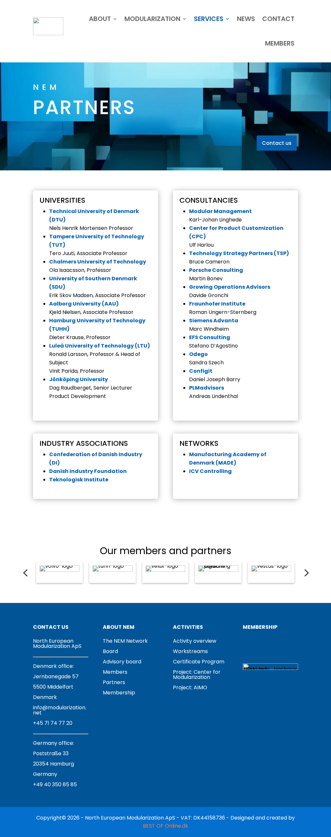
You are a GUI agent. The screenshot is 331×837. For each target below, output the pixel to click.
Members (279, 43)
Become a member (268, 641)
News (246, 18)
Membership (119, 692)
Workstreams (190, 651)
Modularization (152, 18)
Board (110, 651)
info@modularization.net (59, 710)
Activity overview (194, 641)
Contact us (277, 143)
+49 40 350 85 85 (55, 784)
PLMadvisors (206, 388)
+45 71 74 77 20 (52, 723)
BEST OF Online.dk (165, 826)
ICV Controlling (210, 471)
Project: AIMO (190, 687)
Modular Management (220, 211)
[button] (25, 572)
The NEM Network (125, 641)
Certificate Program (198, 661)
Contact (278, 18)
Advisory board (122, 661)
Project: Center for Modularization (196, 674)
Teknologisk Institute (78, 479)
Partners (114, 682)
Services (208, 18)
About (100, 18)
